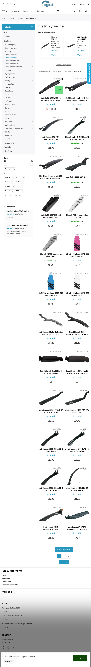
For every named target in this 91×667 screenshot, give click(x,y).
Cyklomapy (9, 70)
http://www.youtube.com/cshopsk (13, 647)
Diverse (9, 177)
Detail (56, 87)
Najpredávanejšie (44, 71)
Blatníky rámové (12, 64)
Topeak (9, 191)
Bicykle (7, 37)
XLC (8, 195)
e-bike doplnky (10, 45)
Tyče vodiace (10, 125)
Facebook (3, 4)
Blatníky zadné (11, 58)
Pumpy (7, 94)
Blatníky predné (12, 55)
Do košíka (45, 87)
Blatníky (8, 51)
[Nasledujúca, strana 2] (64, 556)
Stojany (8, 108)
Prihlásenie (81, 4)
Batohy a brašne (11, 48)
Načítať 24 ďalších (63, 549)
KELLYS (19, 182)
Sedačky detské (11, 115)
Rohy (7, 111)
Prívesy (7, 98)
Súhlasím (80, 658)
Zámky (7, 132)
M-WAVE (9, 186)
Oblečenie (8, 151)
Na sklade (10, 169)
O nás (73, 4)
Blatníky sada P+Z (12, 61)
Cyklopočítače (10, 74)
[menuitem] (5, 11)
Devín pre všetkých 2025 (11, 608)
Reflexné (8, 101)
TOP (5, 33)
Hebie (8, 182)
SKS (19, 186)
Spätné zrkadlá (10, 104)
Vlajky (7, 139)
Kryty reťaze (9, 84)
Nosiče (7, 87)
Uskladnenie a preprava (14, 128)
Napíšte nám (6, 582)
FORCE (20, 177)
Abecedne (77, 71)
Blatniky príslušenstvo (14, 67)
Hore (65, 562)
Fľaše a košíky (10, 77)
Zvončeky (8, 135)
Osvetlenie (9, 91)
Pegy (7, 118)
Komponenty (9, 143)
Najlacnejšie (57, 71)
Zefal (17, 195)
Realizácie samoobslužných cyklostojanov (17, 624)
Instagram (7, 4)
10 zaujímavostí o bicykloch (12, 616)
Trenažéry (8, 122)
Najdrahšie (67, 71)
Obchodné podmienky (10, 585)
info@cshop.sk (7, 639)
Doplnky (7, 41)
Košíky (7, 81)
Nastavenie (8, 661)
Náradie (7, 147)
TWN (19, 191)
